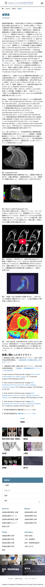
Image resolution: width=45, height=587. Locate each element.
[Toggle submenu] (39, 502)
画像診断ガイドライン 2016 (26, 413)
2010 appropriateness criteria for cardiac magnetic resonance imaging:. (20, 395)
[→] (15, 39)
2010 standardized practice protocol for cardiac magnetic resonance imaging (19, 385)
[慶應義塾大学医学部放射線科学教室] (19, 3)
